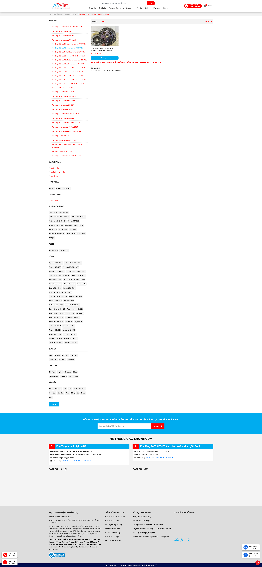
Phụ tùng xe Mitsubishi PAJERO (63, 118)
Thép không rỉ (53, 376)
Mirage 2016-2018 (69, 330)
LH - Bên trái (64, 250)
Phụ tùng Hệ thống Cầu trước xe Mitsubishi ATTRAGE (69, 60)
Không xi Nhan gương (56, 225)
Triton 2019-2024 (74, 221)
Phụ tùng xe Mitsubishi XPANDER (64, 96)
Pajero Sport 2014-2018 (57, 313)
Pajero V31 (78, 321)
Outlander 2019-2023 (56, 305)
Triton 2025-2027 (55, 267)
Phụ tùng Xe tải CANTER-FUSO (63, 136)
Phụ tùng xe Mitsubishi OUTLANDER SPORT (68, 131)
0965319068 (160, 458)
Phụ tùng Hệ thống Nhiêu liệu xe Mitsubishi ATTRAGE (69, 52)
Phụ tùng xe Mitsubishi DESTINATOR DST (67, 27)
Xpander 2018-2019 (70, 342)
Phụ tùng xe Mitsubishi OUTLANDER (65, 127)
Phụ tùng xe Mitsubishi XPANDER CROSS (66, 156)
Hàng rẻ (51, 238)
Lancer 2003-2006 (55, 288)
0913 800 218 (66, 461)
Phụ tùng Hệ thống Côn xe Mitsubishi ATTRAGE (67, 48)
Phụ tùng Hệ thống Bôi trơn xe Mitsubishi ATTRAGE (68, 56)
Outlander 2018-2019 (72, 305)
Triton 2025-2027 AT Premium (59, 217)
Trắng (83, 393)
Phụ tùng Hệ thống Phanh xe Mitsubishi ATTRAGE (68, 84)
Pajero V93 (70, 313)
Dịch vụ (147, 8)
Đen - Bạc (52, 393)
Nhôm (71, 376)
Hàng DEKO (53, 229)
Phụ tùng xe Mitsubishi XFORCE (63, 31)
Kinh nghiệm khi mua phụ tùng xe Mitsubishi (148, 525)
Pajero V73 (80, 313)
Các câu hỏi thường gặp (113, 533)
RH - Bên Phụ (53, 250)
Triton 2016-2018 (68, 326)
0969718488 (150, 458)
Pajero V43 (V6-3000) (72, 317)
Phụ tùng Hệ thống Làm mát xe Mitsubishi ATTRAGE (69, 68)
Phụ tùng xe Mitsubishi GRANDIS (63, 101)
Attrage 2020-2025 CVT (71, 267)
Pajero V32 (69, 321)
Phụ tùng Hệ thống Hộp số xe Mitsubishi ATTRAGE (68, 64)
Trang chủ (92, 8)
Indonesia (71, 359)
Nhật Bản (65, 355)
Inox (76, 376)
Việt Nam (62, 359)
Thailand (57, 355)
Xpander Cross (69, 301)
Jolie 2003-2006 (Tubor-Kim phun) (60, 292)
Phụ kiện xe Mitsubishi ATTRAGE (62, 88)
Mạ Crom (52, 372)
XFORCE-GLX (67, 280)
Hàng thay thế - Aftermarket (76, 233)
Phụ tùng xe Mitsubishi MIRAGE (63, 36)
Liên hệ (165, 8)
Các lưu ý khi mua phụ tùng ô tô (144, 533)
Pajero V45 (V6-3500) (56, 317)
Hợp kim (60, 372)
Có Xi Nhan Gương (71, 225)
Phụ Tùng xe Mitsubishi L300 (62, 151)
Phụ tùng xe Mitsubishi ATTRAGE (66, 14)
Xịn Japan (73, 229)
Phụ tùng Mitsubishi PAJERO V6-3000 (65, 140)
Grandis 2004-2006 (55, 301)
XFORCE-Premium (55, 284)
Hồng (73, 393)
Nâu (50, 389)
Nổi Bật (51, 188)
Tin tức (139, 8)
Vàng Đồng (57, 389)
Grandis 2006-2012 (75, 296)
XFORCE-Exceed (79, 280)
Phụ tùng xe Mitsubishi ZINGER (63, 105)
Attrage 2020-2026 (69, 334)
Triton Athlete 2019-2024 (57, 221)
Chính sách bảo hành (112, 521)
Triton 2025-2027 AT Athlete (58, 212)
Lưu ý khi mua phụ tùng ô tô (142, 521)
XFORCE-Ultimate (69, 284)
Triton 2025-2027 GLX (78, 217)
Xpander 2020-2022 (55, 342)
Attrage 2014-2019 (55, 338)
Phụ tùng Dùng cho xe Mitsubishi (120, 8)
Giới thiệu (102, 8)
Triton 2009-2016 (55, 330)
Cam (65, 389)
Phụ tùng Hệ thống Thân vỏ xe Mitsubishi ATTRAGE (68, 72)
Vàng (67, 393)
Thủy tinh (63, 376)
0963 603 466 (77, 461)
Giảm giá (59, 188)
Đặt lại (54, 404)
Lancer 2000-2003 (69, 288)
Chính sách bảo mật (112, 537)
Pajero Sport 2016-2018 (75, 309)
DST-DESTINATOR (55, 280)
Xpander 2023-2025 (70, 338)
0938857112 (170, 458)
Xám (75, 389)
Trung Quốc (53, 359)
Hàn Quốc (74, 355)
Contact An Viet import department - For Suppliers (151, 537)
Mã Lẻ (81, 225)
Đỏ (78, 393)
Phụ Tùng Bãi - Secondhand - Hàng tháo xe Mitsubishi (67, 146)
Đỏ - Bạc (60, 393)
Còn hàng (67, 188)
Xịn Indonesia (63, 229)
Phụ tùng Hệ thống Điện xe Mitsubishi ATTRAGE (67, 76)
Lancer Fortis (81, 284)
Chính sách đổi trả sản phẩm (115, 517)
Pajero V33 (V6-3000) (56, 321)
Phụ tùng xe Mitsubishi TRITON (63, 92)
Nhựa (75, 372)
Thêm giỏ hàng (106, 58)
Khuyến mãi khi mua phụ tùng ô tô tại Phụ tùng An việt (152, 529)
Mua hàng (156, 8)
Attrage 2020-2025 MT (56, 271)
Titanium (68, 372)
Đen (70, 389)
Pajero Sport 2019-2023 (57, 309)
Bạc (50, 397)
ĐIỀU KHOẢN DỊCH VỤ (113, 541)
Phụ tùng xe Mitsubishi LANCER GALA (65, 114)
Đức (50, 355)
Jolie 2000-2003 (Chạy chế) (58, 296)
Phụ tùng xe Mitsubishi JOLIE (62, 109)
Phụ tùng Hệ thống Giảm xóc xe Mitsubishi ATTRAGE (69, 80)
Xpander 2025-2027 (55, 263)
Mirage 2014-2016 (55, 334)
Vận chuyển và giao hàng (113, 525)
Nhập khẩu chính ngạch (56, 233)
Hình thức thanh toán (112, 529)
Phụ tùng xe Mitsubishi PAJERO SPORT (66, 123)
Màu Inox (82, 389)
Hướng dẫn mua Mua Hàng (142, 517)
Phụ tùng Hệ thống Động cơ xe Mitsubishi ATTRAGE (69, 44)
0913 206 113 (88, 461)
